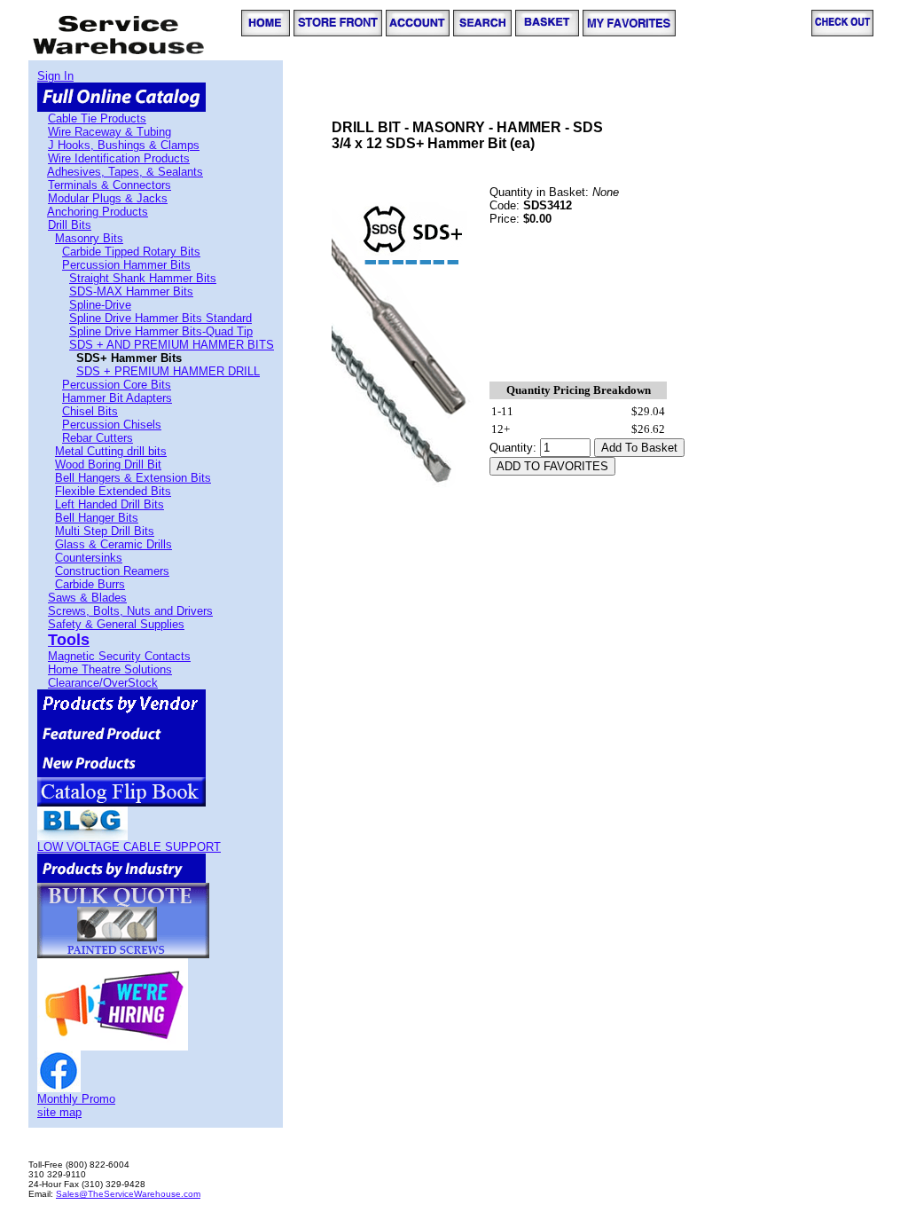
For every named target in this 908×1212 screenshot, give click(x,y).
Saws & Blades (87, 597)
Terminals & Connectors (109, 185)
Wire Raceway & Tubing (109, 131)
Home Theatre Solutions (110, 669)
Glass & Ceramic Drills (113, 544)
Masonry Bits (89, 238)
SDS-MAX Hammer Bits (131, 291)
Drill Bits (69, 225)
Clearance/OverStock (103, 682)
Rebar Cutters (97, 438)
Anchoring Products (97, 211)
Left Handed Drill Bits (109, 504)
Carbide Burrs (90, 584)
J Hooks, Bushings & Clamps (124, 145)
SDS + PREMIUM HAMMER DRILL (168, 371)
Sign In (55, 76)
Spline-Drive (100, 304)
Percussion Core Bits (116, 384)
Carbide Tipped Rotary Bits (131, 251)
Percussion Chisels (111, 424)
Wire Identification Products (119, 158)
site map (59, 1112)
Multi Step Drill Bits (104, 531)
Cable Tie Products (97, 118)
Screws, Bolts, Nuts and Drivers (130, 611)
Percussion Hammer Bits (126, 265)
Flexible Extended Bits (113, 491)
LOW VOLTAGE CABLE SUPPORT (129, 847)
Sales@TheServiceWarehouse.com (128, 1194)
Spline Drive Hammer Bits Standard (160, 318)
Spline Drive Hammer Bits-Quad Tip (161, 331)
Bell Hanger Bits (96, 517)
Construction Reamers (112, 571)
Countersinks (88, 557)
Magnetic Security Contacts (119, 656)
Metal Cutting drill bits (111, 451)
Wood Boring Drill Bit (108, 464)
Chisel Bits (90, 411)
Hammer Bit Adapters (117, 398)
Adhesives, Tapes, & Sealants (125, 171)
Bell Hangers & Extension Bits (133, 477)
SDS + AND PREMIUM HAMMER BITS (171, 344)
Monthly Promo (76, 1099)
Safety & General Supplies (116, 624)
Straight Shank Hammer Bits (142, 278)
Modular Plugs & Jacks (108, 198)
